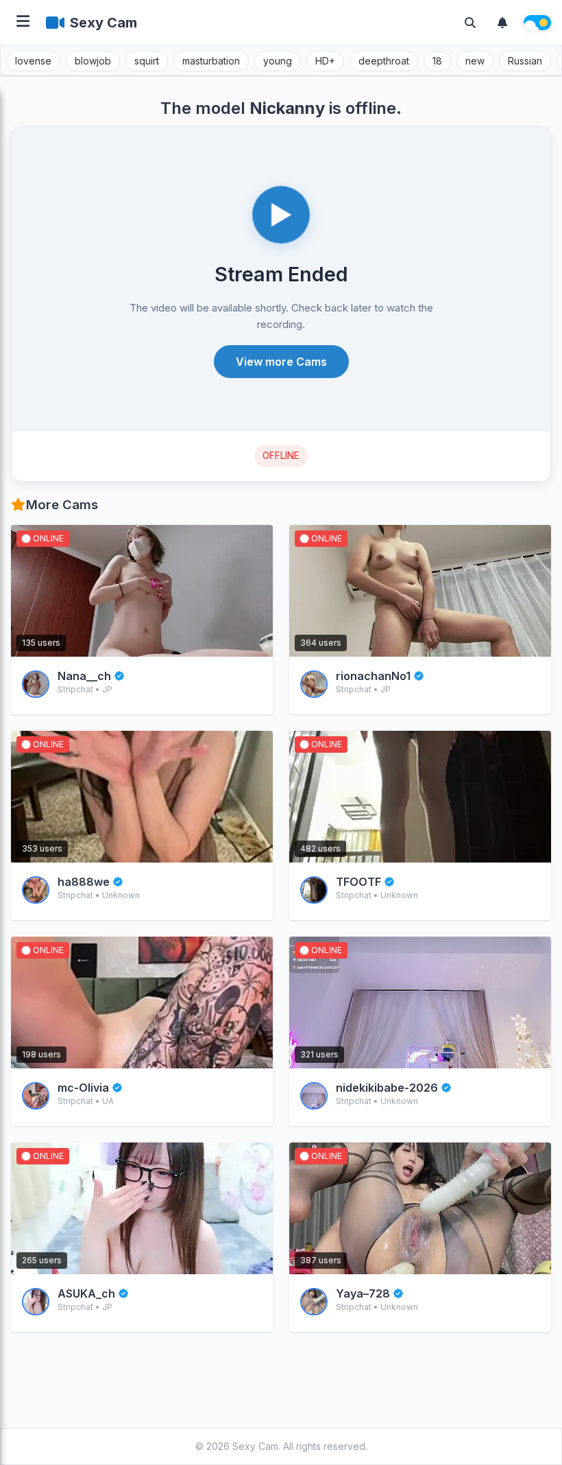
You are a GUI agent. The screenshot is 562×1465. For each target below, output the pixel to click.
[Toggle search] (470, 22)
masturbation (211, 61)
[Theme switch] (537, 22)
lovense (33, 61)
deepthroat (383, 61)
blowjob (93, 61)
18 (437, 61)
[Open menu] (23, 22)
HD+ (325, 61)
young (277, 61)
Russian (525, 61)
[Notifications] (502, 22)
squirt (146, 61)
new (475, 61)
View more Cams (281, 361)
